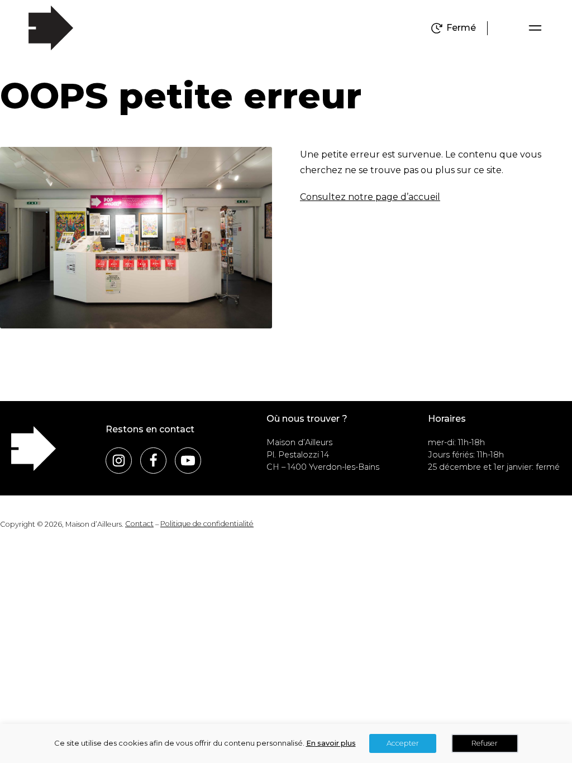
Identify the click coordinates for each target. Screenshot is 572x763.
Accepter (403, 743)
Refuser (484, 743)
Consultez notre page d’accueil (370, 197)
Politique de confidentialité (207, 523)
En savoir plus (331, 743)
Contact (139, 523)
